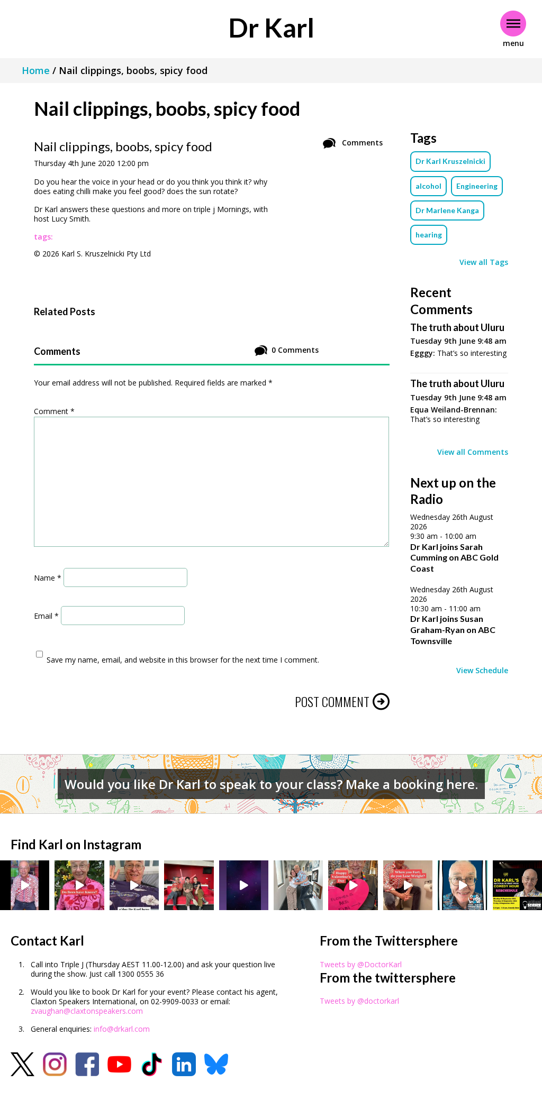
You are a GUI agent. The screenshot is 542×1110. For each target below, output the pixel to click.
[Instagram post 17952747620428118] (352, 885)
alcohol (428, 185)
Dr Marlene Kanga (447, 210)
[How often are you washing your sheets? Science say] (134, 885)
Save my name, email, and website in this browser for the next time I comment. (183, 660)
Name (47, 577)
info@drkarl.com (122, 1029)
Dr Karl (271, 27)
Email (46, 615)
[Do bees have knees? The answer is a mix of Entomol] (79, 885)
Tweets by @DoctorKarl (361, 964)
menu (513, 43)
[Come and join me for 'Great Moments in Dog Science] (462, 885)
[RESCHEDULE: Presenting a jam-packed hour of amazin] (517, 885)
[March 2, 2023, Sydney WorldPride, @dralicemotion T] (188, 885)
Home (36, 70)
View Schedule (482, 670)
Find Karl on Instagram (76, 844)
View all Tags (483, 262)
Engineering (477, 185)
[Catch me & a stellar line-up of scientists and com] (24, 885)
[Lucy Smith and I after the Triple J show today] (298, 885)
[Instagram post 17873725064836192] (243, 885)
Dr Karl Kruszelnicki (450, 161)
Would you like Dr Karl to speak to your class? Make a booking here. (271, 784)
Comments (361, 142)
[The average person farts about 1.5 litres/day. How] (407, 885)
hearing (428, 234)
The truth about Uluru (457, 327)
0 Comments (295, 350)
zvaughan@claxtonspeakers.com (87, 1011)
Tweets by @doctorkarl (359, 1001)
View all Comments (472, 452)
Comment (54, 411)
